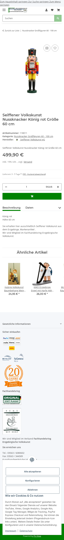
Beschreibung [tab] (11, 207)
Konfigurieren (32, 480)
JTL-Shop (37, 536)
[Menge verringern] (6, 186)
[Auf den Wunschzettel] (55, 48)
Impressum (10, 530)
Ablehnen (32, 489)
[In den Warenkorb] (4, 39)
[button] (46, 10)
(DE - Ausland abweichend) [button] (34, 174)
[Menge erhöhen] (58, 186)
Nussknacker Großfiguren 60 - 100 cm (33, 136)
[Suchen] (58, 18)
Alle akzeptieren (32, 471)
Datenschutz (26, 530)
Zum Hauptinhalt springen (14, 1)
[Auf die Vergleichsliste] (46, 48)
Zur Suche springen (38, 1)
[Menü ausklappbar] (4, 8)
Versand (28, 161)
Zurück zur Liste (12, 30)
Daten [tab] (29, 207)
